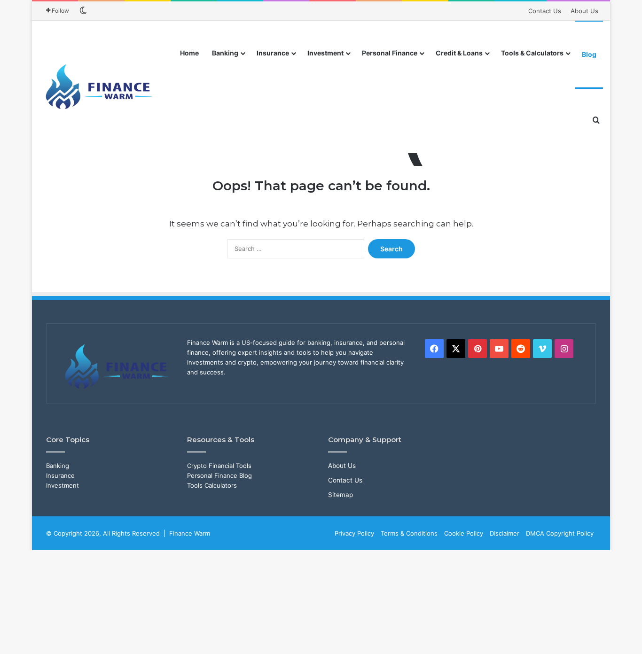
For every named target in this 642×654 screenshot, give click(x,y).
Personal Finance (389, 53)
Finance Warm (189, 533)
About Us (584, 11)
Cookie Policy (463, 533)
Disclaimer (504, 533)
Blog (589, 54)
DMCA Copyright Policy (560, 533)
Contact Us (544, 11)
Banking (225, 53)
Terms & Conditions (409, 533)
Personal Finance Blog (219, 475)
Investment (325, 53)
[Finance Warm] (100, 86)
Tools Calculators (212, 485)
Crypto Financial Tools (219, 465)
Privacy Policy (354, 533)
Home (189, 53)
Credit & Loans (459, 53)
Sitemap (340, 494)
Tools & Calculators (532, 53)
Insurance (273, 53)
